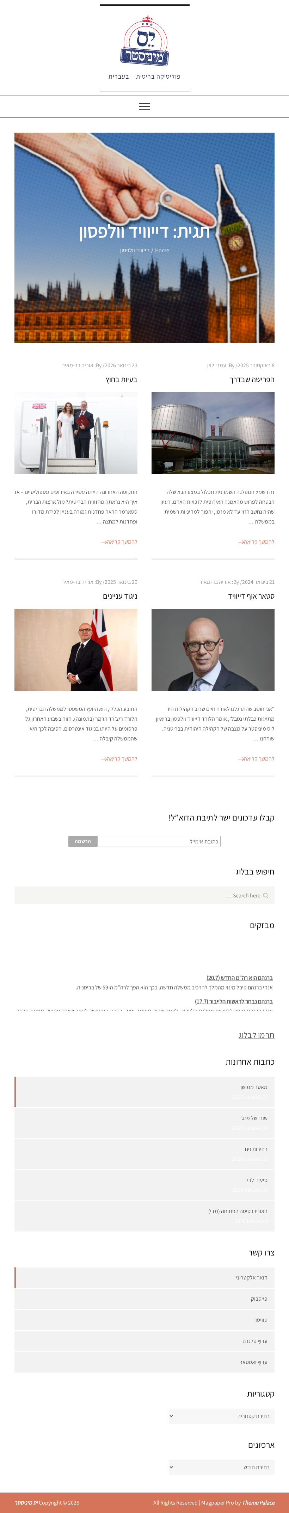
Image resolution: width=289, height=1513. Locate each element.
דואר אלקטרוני (252, 1277)
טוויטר (261, 1320)
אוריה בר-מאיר (77, 365)
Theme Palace (258, 1502)
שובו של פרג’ (254, 1118)
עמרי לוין (216, 365)
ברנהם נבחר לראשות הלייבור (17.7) (234, 996)
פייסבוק (259, 1298)
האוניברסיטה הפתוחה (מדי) (238, 1211)
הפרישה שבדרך (252, 379)
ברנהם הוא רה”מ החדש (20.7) (240, 973)
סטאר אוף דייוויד (251, 596)
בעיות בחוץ (121, 379)
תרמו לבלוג (257, 1034)
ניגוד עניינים (120, 596)
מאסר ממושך (253, 1087)
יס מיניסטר (26, 1502)
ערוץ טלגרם (255, 1341)
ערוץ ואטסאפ (253, 1362)
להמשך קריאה (122, 541)
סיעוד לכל (257, 1180)
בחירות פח (256, 1149)
